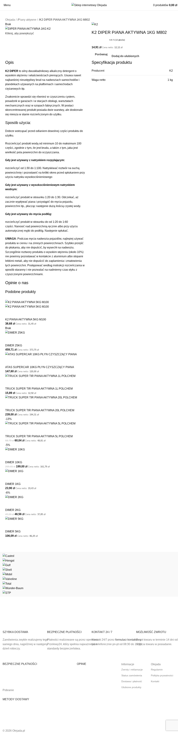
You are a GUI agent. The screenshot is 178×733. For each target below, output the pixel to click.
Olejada (10, 19)
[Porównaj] (9, 313)
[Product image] (27, 306)
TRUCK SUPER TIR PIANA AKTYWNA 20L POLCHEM (39, 410)
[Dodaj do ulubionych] (19, 313)
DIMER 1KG (13, 483)
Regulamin (157, 669)
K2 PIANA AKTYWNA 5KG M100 (25, 319)
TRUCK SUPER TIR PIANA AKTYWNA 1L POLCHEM (39, 388)
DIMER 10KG (13, 462)
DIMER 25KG (13, 345)
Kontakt (155, 681)
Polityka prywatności (162, 675)
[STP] (89, 574)
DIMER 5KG (13, 531)
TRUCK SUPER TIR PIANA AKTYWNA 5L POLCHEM (39, 436)
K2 (171, 70)
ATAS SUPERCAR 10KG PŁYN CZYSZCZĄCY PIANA (39, 367)
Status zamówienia (131, 675)
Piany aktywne (27, 19)
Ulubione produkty (131, 687)
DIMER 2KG (13, 509)
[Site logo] (89, 4)
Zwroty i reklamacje (132, 669)
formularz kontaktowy (128, 639)
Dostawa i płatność (131, 681)
